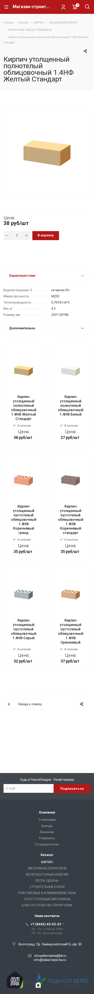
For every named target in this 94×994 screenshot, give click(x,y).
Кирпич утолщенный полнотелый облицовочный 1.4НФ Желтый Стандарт (23, 408)
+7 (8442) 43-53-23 (46, 924)
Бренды (47, 826)
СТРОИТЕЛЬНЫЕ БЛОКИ (47, 887)
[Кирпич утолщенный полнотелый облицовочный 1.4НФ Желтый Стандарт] (47, 153)
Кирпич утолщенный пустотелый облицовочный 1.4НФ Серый (23, 629)
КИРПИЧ (47, 862)
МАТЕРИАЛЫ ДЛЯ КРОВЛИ (47, 868)
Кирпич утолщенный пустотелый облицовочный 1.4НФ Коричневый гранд (23, 519)
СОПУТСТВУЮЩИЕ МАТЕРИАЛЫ (47, 899)
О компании (47, 819)
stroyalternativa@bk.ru (50, 956)
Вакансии (47, 832)
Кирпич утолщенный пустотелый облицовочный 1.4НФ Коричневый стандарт (70, 519)
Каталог (47, 855)
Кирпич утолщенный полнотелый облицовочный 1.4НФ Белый (70, 405)
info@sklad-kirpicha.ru (50, 960)
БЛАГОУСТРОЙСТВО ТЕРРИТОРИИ (47, 905)
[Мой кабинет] (63, 7)
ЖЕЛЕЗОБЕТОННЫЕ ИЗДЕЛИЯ (47, 874)
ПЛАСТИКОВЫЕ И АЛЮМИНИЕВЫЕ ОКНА (47, 893)
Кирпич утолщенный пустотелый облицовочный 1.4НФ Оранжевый (70, 631)
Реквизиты (47, 838)
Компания (47, 812)
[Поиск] (87, 7)
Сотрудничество (47, 844)
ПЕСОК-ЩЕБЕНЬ (47, 880)
